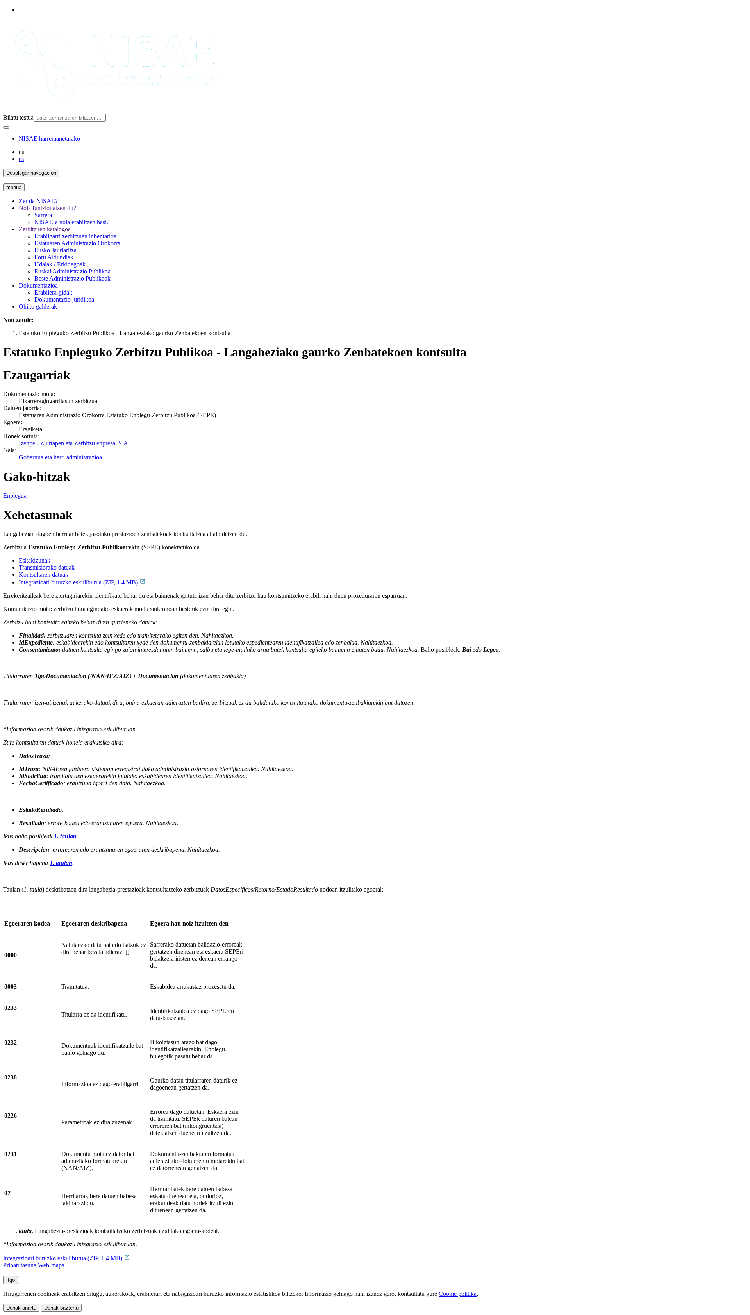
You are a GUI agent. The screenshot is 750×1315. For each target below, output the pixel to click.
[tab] (383, 560)
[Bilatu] (6, 127)
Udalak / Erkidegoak (60, 264)
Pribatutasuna (19, 1265)
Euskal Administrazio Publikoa (72, 271)
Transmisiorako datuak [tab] (47, 567)
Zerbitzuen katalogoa (45, 229)
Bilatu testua (18, 117)
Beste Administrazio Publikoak (72, 278)
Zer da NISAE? (38, 201)
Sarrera (43, 215)
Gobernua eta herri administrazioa (60, 457)
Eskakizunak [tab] (34, 560)
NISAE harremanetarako (49, 138)
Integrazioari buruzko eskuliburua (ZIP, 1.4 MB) (79, 582)
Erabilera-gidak (53, 292)
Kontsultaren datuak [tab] (43, 574)
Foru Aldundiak (53, 257)
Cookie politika (458, 1293)
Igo (10, 1280)
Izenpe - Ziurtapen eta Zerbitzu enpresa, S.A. (74, 443)
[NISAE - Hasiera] (114, 110)
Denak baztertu (61, 1308)
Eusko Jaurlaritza (55, 250)
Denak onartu (21, 1308)
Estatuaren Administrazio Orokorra (77, 243)
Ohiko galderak (38, 306)
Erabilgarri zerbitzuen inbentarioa (75, 236)
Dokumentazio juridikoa (64, 299)
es (21, 158)
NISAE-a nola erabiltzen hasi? (71, 222)
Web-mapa (51, 1265)
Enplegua (15, 495)
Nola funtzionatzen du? (47, 208)
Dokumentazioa (38, 285)
